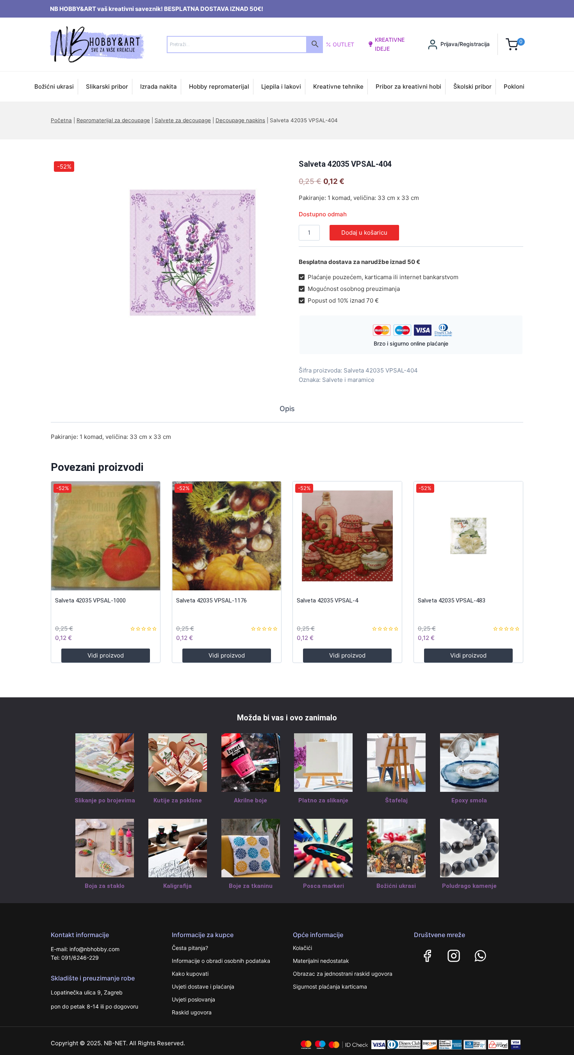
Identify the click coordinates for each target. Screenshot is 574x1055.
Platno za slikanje (323, 800)
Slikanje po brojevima (105, 800)
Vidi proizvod (105, 655)
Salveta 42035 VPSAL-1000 (90, 600)
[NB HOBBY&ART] (97, 44)
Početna (61, 120)
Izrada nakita (158, 86)
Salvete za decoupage (183, 120)
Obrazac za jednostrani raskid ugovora (342, 973)
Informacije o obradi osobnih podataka (221, 960)
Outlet (343, 44)
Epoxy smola (469, 800)
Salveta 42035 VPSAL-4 (327, 600)
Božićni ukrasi (54, 86)
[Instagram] (453, 956)
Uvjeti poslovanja (193, 999)
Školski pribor (472, 86)
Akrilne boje (250, 800)
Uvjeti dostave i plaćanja (203, 986)
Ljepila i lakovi (281, 86)
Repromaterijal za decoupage (113, 120)
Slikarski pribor (107, 86)
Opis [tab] (287, 409)
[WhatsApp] (480, 956)
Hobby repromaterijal (219, 86)
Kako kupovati (190, 973)
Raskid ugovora (192, 1012)
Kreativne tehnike (338, 86)
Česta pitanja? (190, 948)
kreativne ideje (390, 44)
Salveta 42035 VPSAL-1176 (211, 600)
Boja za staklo (105, 885)
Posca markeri (323, 885)
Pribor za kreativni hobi (408, 86)
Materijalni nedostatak (321, 960)
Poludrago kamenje (469, 885)
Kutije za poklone (177, 800)
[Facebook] (427, 956)
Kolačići (302, 948)
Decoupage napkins (240, 120)
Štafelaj (396, 800)
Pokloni (514, 86)
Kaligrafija (177, 885)
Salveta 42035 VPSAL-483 (451, 600)
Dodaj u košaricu (364, 232)
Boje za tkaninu (251, 885)
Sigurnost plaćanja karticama (330, 986)
